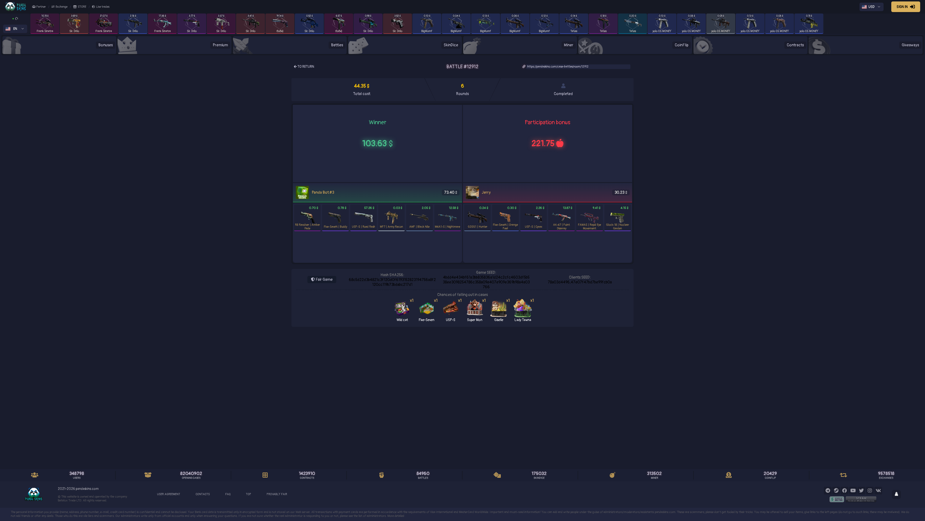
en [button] (15, 29)
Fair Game (324, 279)
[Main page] (18, 7)
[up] (896, 494)
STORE (82, 7)
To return (305, 67)
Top (248, 494)
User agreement (168, 494)
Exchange (61, 7)
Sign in (902, 7)
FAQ (228, 494)
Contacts (203, 494)
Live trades (102, 7)
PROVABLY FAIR (277, 494)
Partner (41, 7)
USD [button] (871, 7)
